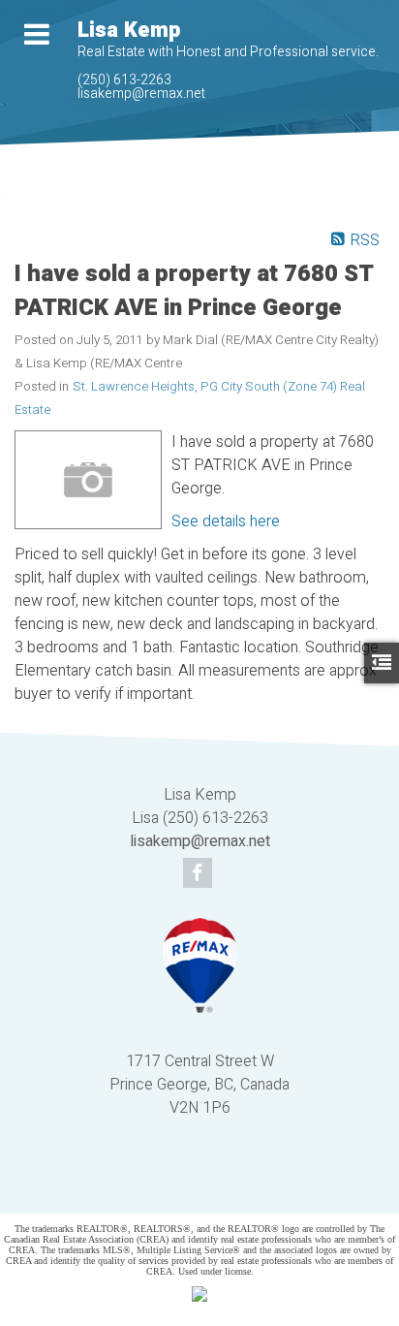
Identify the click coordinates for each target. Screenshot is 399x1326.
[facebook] (200, 874)
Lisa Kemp (128, 30)
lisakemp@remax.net (141, 93)
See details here (225, 521)
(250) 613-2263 (124, 80)
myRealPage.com (228, 1186)
